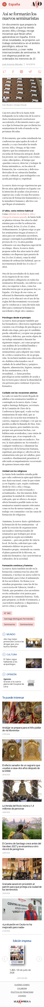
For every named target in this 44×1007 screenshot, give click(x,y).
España (14, 4)
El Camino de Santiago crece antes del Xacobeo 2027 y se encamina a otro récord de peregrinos (21, 846)
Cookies (22, 996)
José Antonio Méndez (12, 64)
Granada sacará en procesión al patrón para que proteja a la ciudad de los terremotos (22, 886)
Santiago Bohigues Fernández (18, 618)
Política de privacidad (22, 992)
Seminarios (9, 624)
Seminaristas (26, 624)
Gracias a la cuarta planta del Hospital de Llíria (13, 684)
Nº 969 (7, 613)
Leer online (22, 978)
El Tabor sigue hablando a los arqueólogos (10, 662)
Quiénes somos (22, 985)
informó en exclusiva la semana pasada (18, 215)
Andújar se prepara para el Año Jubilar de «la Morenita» (21, 729)
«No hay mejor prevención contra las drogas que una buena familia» (13, 643)
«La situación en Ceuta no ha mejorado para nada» (17, 926)
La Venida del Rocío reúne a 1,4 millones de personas (18, 807)
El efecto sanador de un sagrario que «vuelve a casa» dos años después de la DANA (21, 768)
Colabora (22, 988)
